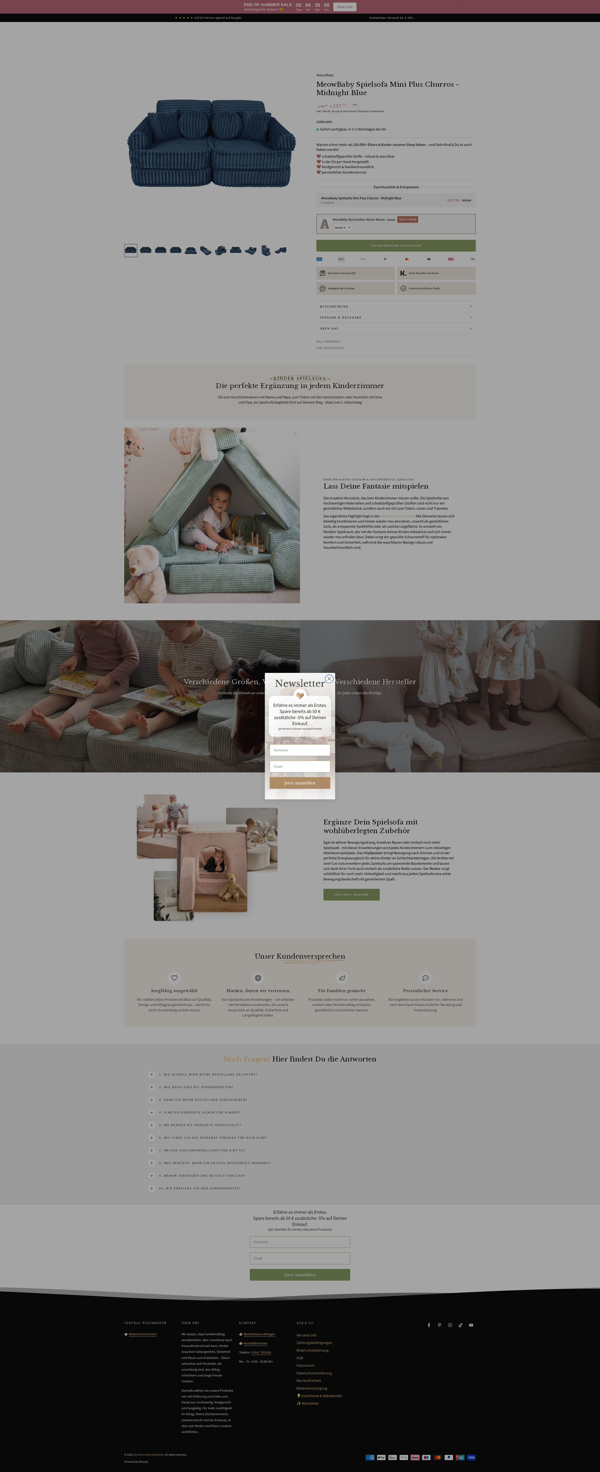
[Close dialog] (329, 679)
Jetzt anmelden (300, 783)
